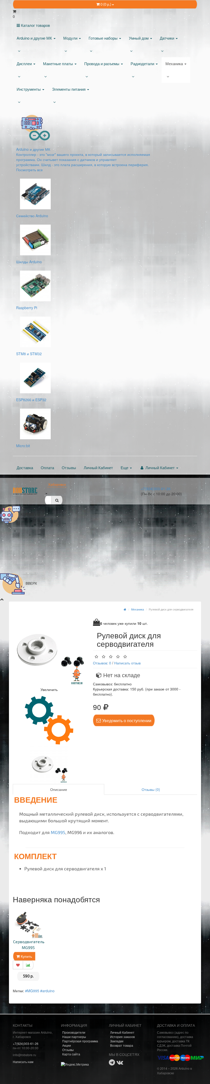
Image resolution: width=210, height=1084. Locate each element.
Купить (26, 956)
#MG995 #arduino (40, 990)
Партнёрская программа (80, 1041)
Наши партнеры (74, 1036)
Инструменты (29, 89)
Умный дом (139, 38)
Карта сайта (71, 1054)
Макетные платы (58, 63)
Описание (58, 789)
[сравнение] (28, 965)
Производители (73, 1032)
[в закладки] (18, 965)
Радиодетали (143, 63)
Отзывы (69, 467)
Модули (70, 38)
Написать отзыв (127, 662)
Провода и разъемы (102, 63)
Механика (174, 63)
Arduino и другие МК (35, 38)
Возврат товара (121, 1045)
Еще (125, 467)
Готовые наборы (104, 38)
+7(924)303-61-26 (156, 488)
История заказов (122, 1036)
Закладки (116, 1041)
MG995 (58, 832)
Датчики (167, 38)
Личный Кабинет (98, 467)
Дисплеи (25, 63)
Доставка (25, 467)
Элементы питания (69, 89)
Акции (66, 1045)
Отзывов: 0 (102, 662)
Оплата (47, 467)
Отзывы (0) (151, 789)
